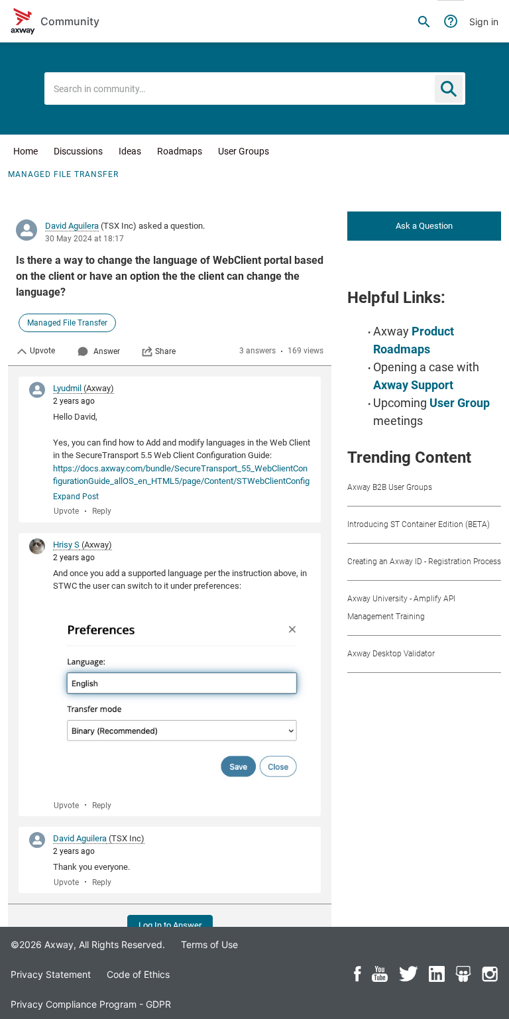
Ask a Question (424, 226)
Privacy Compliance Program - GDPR (91, 1004)
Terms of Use (209, 944)
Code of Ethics (138, 974)
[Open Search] (424, 21)
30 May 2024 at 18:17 (84, 238)
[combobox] (254, 88)
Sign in (483, 21)
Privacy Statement (51, 974)
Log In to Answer (170, 925)
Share (165, 351)
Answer (106, 351)
